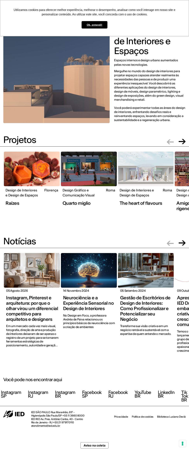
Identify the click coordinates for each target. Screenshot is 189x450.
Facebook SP (92, 394)
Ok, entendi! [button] (94, 24)
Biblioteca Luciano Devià (171, 416)
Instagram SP (11, 394)
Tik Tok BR (184, 396)
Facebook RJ (118, 394)
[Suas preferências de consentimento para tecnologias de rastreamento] (182, 443)
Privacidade (121, 416)
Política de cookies (142, 416)
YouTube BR (143, 394)
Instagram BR (65, 394)
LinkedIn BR (166, 394)
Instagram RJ (38, 394)
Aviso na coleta (94, 445)
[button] (170, 141)
